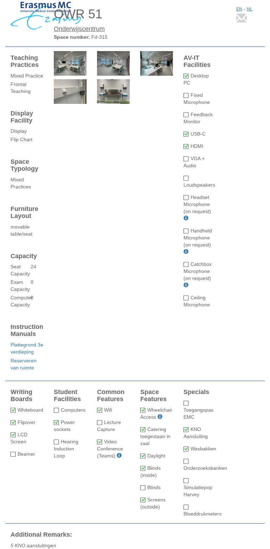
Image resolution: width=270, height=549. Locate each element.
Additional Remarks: (41, 534)
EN (239, 9)
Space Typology (24, 165)
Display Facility (22, 117)
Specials (196, 392)
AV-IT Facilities (197, 61)
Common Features (110, 396)
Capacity (24, 256)
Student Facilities (67, 396)
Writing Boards (21, 396)
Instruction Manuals (27, 330)
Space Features (153, 396)
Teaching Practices (25, 61)
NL (249, 9)
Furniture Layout (24, 212)
